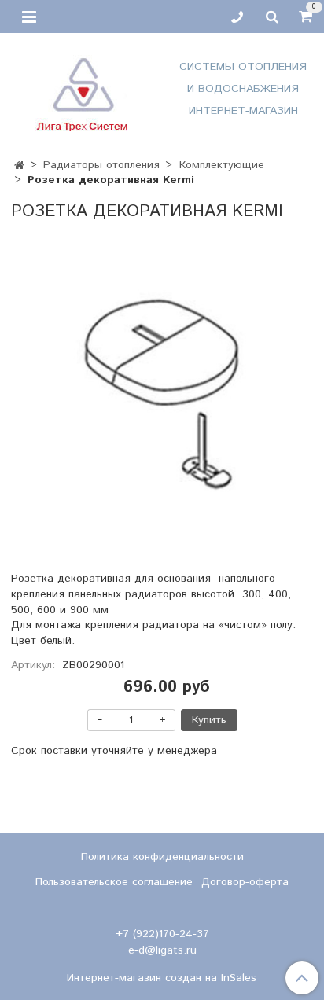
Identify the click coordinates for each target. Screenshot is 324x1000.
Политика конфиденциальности (162, 857)
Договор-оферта (245, 882)
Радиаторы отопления (101, 165)
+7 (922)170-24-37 (162, 934)
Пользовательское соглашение (114, 882)
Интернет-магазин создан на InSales (161, 977)
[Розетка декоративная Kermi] (162, 393)
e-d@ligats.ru (162, 950)
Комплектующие (221, 165)
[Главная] (19, 166)
